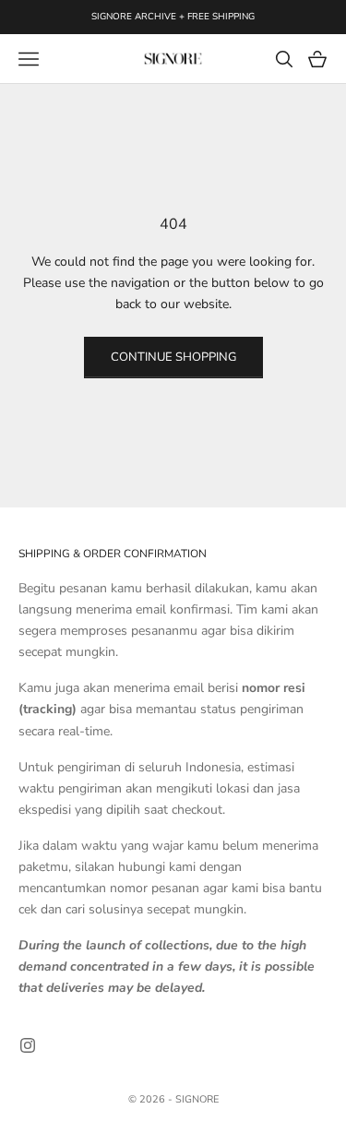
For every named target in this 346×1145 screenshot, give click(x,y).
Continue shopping (173, 357)
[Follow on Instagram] (27, 1045)
